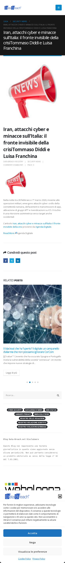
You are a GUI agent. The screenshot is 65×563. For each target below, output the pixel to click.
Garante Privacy (23, 414)
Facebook (5, 260)
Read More (8, 233)
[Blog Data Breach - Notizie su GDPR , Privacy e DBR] (12, 7)
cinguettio (12, 260)
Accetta (32, 533)
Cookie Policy (24, 558)
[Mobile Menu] (59, 7)
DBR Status (51, 410)
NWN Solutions (41, 414)
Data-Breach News (33, 410)
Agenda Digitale (43, 226)
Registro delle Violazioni (32, 418)
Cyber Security (15, 410)
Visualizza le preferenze (32, 551)
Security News (34, 161)
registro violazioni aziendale (32, 427)
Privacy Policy (38, 558)
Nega (32, 542)
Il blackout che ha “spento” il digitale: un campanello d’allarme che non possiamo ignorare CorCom (31, 350)
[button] (60, 496)
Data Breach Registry (13, 161)
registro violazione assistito (32, 422)
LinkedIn (18, 260)
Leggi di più (11, 372)
